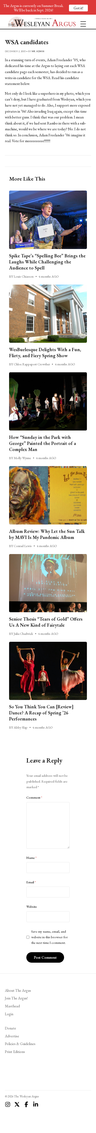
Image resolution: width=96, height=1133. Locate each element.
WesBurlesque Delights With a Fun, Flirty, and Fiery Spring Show (45, 352)
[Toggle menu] (81, 22)
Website (31, 906)
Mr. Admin (38, 51)
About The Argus (18, 990)
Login (9, 1014)
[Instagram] (7, 1104)
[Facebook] (26, 1104)
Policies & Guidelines (20, 1043)
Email (31, 882)
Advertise (12, 1036)
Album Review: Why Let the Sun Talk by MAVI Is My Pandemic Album (47, 534)
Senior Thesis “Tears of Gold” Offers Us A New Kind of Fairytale (45, 622)
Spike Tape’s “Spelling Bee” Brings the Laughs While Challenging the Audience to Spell (47, 262)
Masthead (12, 1006)
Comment (34, 797)
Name (31, 858)
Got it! (78, 8)
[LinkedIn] (35, 1104)
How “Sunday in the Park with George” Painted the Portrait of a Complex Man (42, 443)
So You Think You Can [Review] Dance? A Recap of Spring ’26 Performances (41, 713)
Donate (10, 1028)
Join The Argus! (16, 998)
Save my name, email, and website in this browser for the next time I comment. (49, 937)
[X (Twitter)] (17, 1104)
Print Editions (15, 1051)
